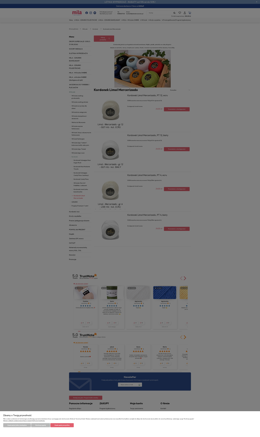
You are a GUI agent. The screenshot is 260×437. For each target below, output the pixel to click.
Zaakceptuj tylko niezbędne (17, 425)
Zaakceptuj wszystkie (62, 425)
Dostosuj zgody (40, 425)
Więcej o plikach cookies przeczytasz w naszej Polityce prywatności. (24, 420)
